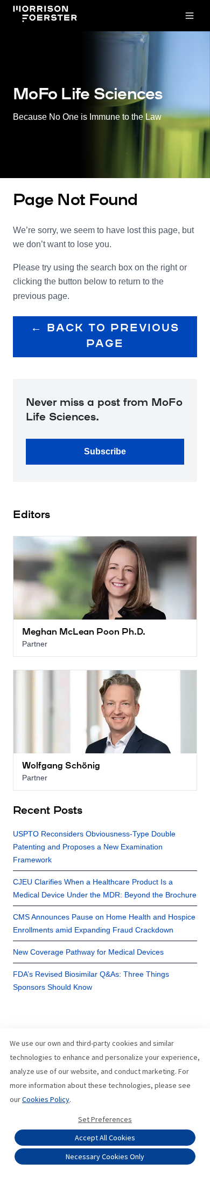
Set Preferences (105, 1119)
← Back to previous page (105, 336)
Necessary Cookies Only (105, 1156)
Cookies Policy (45, 1099)
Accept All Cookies (105, 1137)
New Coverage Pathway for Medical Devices (88, 952)
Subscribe (105, 451)
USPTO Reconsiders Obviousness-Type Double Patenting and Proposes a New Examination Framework (94, 846)
